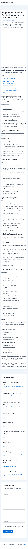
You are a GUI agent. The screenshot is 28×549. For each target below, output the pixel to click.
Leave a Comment (6, 386)
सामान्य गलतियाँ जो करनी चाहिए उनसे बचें (10, 90)
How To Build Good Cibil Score (12, 393)
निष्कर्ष (4, 92)
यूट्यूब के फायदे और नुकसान (8, 85)
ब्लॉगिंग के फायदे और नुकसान (8, 83)
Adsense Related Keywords (17, 465)
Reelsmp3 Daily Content (16, 386)
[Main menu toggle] (25, 2)
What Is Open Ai (8, 442)
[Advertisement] (14, 52)
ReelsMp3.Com (7, 3)
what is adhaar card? (9, 413)
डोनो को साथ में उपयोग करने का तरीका (10, 88)
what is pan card (8, 422)
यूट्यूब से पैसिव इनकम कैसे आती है (9, 81)
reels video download (9, 472)
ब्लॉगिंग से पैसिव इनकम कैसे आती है (9, 78)
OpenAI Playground (8, 452)
